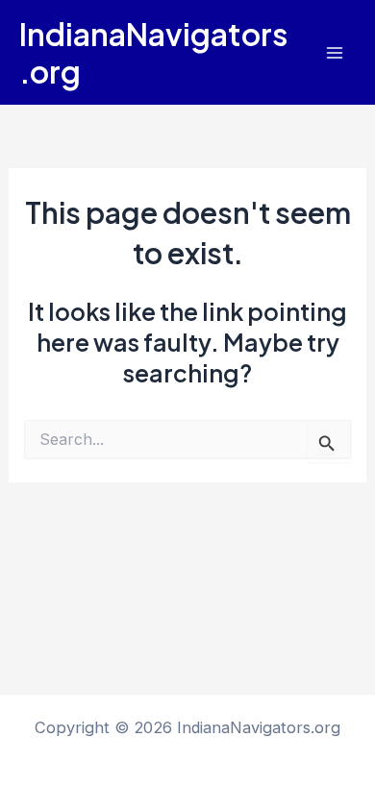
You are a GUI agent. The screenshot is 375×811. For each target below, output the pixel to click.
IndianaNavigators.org (153, 51)
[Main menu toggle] (334, 52)
